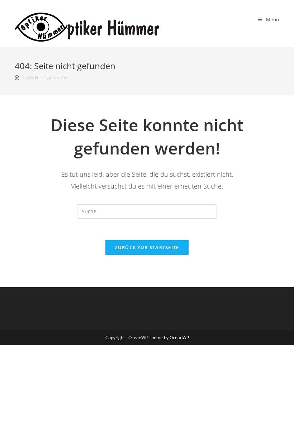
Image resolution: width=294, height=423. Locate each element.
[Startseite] (17, 77)
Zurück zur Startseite (147, 247)
